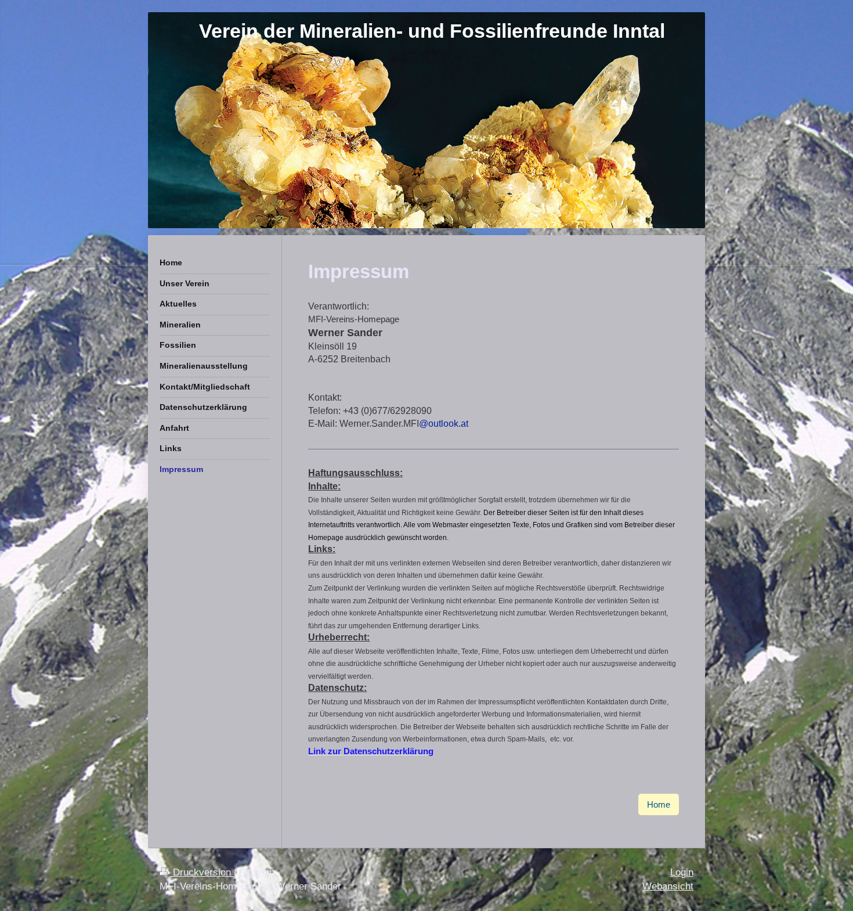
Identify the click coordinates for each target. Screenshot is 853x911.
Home (658, 804)
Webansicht (667, 886)
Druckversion (202, 872)
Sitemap (256, 872)
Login (681, 872)
